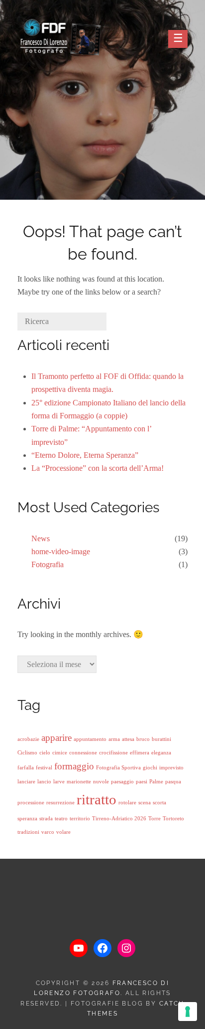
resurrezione (60, 802)
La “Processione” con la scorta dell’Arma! (97, 468)
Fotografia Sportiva (118, 767)
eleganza (161, 752)
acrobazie (28, 739)
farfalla (25, 767)
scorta (159, 802)
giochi (150, 767)
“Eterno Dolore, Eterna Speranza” (84, 455)
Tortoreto (173, 818)
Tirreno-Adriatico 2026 (119, 818)
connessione (83, 752)
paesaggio (122, 781)
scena (144, 802)
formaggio (74, 766)
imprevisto (171, 767)
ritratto (96, 799)
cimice (59, 752)
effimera (139, 752)
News (40, 538)
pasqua (173, 781)
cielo (44, 752)
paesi (141, 781)
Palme (156, 781)
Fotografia (47, 564)
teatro (61, 818)
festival (44, 767)
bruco (143, 739)
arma (114, 739)
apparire (56, 737)
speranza (27, 818)
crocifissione (113, 752)
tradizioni (28, 832)
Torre (154, 818)
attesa (128, 739)
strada (46, 818)
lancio (44, 781)
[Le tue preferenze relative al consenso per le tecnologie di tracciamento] (187, 1011)
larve (59, 781)
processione (30, 802)
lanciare (26, 781)
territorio (80, 818)
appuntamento (90, 739)
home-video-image (60, 551)
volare (63, 832)
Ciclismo (27, 752)
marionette (79, 781)
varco (47, 832)
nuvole (101, 781)
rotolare (127, 802)
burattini (161, 739)
